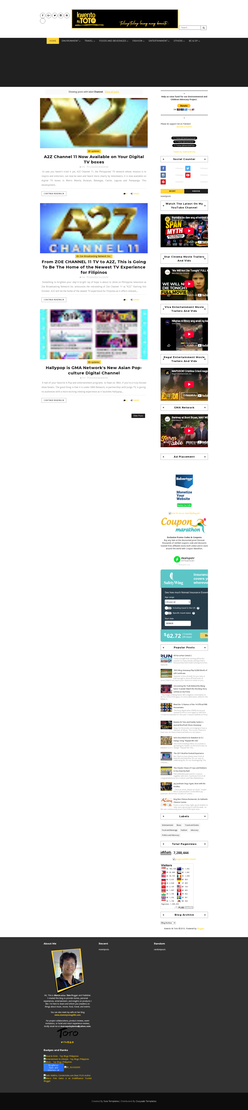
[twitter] (54, 15)
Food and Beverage (169, 830)
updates (95, 151)
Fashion (137, 41)
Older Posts (138, 416)
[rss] (66, 1042)
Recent (172, 191)
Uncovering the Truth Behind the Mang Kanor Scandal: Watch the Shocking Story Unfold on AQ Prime (190, 689)
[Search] (204, 28)
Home (52, 41)
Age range (169, 597)
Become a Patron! (184, 127)
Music (179, 825)
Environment (70, 41)
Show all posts (112, 92)
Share (136, 194)
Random (196, 191)
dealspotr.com (184, 565)
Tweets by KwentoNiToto (184, 152)
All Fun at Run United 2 (183, 655)
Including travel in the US (184, 608)
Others (178, 41)
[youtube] (48, 15)
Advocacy (194, 830)
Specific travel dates (182, 613)
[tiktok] (42, 21)
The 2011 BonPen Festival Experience (189, 753)
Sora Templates (111, 1101)
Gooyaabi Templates (146, 1101)
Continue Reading (53, 194)
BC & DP (193, 41)
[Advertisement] (124, 65)
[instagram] (60, 15)
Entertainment (158, 41)
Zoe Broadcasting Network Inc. (95, 256)
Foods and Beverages (112, 41)
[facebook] (42, 15)
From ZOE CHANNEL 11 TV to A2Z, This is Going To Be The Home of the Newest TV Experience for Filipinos (94, 267)
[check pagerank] (184, 859)
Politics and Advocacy (170, 835)
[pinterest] (66, 15)
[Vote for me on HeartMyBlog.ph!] (184, 513)
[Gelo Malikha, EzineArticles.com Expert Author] (67, 1075)
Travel (89, 41)
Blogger (200, 928)
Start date (169, 618)
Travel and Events (192, 825)
